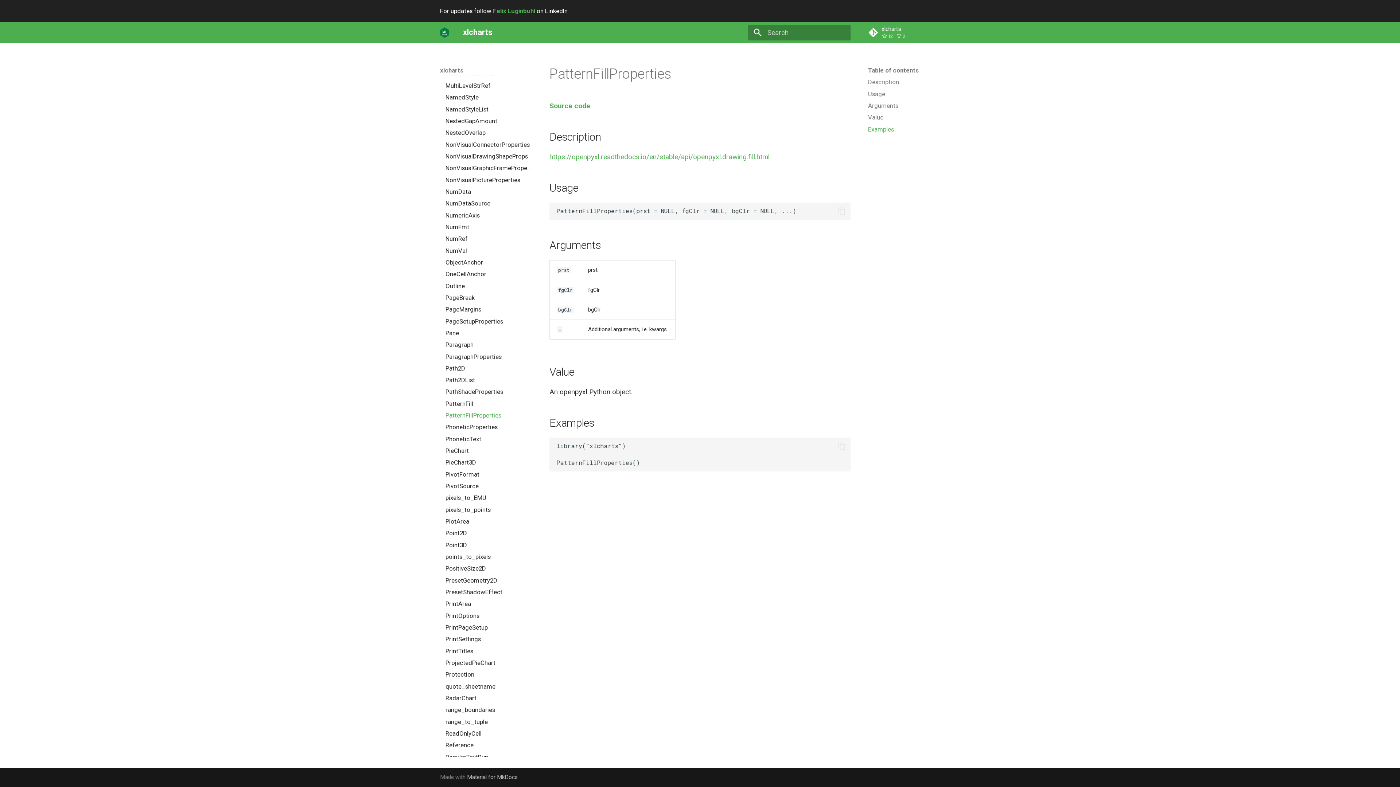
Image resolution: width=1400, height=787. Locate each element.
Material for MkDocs (492, 777)
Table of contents (893, 70)
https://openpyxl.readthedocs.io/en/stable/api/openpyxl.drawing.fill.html (659, 157)
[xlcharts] (445, 32)
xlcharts (451, 70)
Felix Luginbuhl (514, 11)
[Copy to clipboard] (841, 211)
